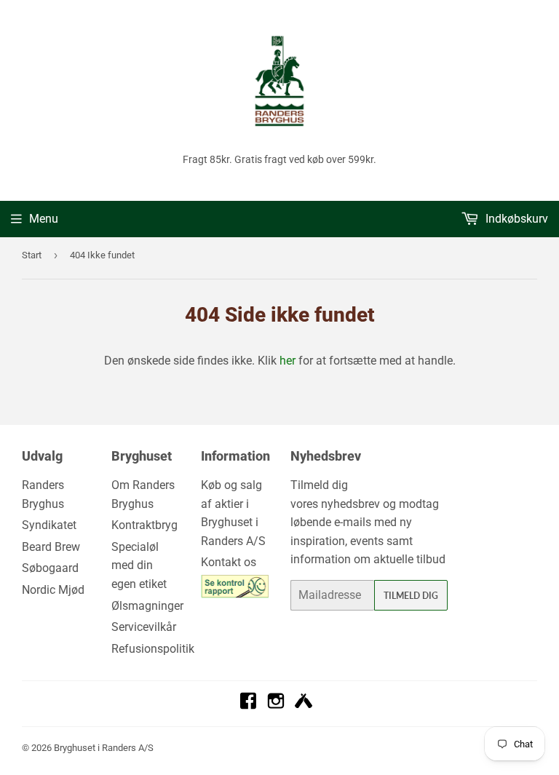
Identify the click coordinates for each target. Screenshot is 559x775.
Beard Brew (51, 547)
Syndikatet (49, 525)
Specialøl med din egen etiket (139, 565)
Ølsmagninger (147, 606)
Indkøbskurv (515, 219)
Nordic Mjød (53, 590)
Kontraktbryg (144, 525)
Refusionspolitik (152, 649)
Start (31, 255)
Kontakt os (228, 562)
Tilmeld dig (411, 595)
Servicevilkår (143, 627)
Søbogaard (50, 568)
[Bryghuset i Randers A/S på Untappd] (303, 705)
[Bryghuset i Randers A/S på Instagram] (276, 705)
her (288, 360)
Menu (43, 219)
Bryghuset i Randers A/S (104, 747)
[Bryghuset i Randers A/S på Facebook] (248, 705)
